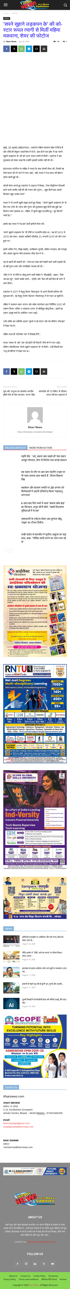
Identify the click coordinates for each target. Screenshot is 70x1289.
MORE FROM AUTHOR (40, 448)
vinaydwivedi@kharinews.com (18, 1126)
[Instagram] (26, 1264)
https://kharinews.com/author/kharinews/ (35, 432)
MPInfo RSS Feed (49, 1279)
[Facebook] (6, 49)
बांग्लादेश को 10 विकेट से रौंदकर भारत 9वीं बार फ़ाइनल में (53, 393)
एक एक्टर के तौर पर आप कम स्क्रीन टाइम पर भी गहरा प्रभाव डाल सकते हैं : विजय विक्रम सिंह (43, 475)
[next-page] (10, 550)
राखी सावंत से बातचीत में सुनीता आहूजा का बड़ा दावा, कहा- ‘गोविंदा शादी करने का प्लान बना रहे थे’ (43, 538)
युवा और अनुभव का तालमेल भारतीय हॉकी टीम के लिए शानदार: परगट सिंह (19, 393)
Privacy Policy (10, 1279)
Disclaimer (53, 1276)
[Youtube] (52, 1264)
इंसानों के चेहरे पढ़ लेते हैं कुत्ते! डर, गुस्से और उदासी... (43, 984)
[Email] (36, 49)
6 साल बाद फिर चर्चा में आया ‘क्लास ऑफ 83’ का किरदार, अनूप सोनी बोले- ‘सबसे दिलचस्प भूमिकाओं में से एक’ (43, 507)
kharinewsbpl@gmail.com (16, 1123)
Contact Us (25, 1276)
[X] (14, 49)
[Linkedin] (35, 1264)
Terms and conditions (28, 1279)
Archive (63, 1279)
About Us (13, 1276)
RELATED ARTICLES (15, 448)
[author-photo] (35, 422)
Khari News (11, 41)
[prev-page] (5, 550)
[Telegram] (29, 49)
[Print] (44, 49)
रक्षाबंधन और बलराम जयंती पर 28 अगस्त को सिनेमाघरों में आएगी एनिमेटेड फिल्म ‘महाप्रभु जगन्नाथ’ (42, 491)
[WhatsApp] (21, 49)
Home (6, 13)
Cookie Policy (39, 1276)
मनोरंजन (15, 13)
